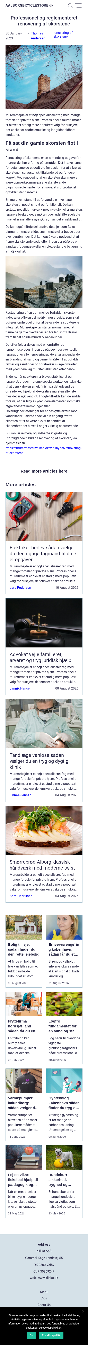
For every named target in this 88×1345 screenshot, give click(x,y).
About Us (44, 1305)
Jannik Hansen (21, 688)
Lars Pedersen (20, 588)
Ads (44, 1298)
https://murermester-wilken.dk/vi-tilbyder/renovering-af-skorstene (43, 450)
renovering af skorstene (63, 34)
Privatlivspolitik (51, 1335)
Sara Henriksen (21, 896)
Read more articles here (44, 471)
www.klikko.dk (47, 1278)
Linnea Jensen (20, 795)
